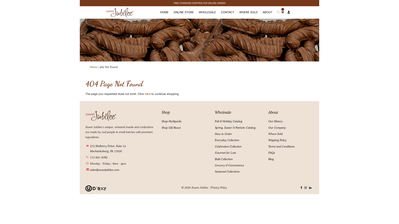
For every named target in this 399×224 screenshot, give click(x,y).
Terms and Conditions (281, 146)
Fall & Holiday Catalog (228, 121)
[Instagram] (305, 188)
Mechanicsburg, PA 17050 (106, 151)
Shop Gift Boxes (171, 127)
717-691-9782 (99, 157)
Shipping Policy (277, 140)
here (148, 94)
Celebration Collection (228, 146)
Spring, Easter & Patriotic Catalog (235, 127)
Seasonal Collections (227, 171)
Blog (271, 159)
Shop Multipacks (171, 121)
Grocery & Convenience (229, 165)
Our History (275, 121)
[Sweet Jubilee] (120, 12)
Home (93, 67)
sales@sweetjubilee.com (104, 170)
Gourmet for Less (225, 153)
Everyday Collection (227, 140)
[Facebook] (301, 188)
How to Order (223, 134)
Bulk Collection (224, 159)
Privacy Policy (219, 187)
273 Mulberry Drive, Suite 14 (108, 146)
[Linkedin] (310, 188)
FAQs (271, 153)
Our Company (277, 127)
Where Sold (275, 134)
